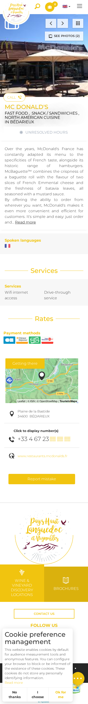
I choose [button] (38, 694)
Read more (14, 682)
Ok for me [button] (60, 694)
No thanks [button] (15, 694)
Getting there (25, 363)
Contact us (44, 614)
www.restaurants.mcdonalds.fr (43, 456)
